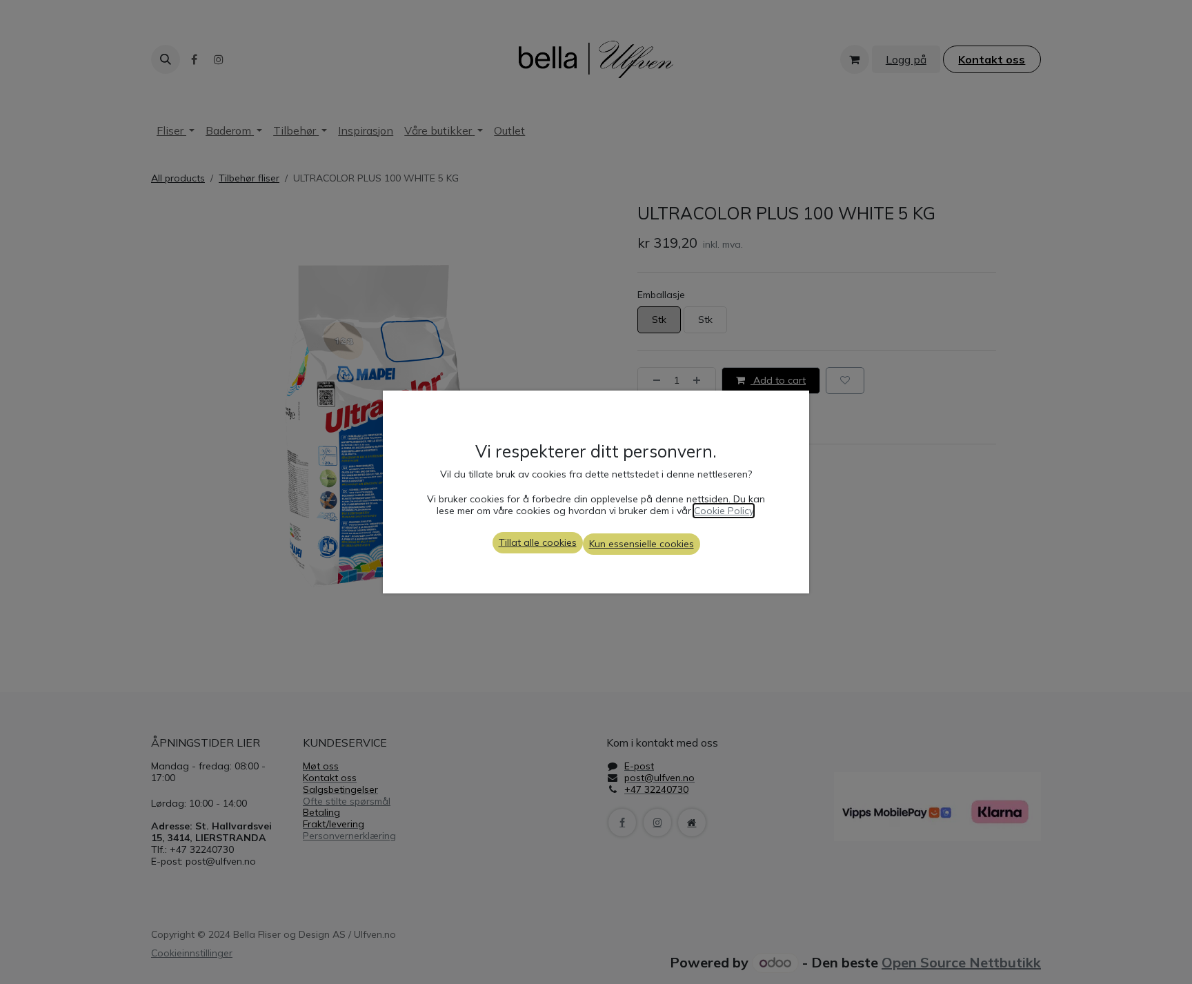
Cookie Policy (723, 510)
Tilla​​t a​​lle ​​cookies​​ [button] (538, 542)
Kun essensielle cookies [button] (641, 544)
